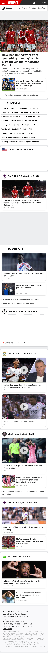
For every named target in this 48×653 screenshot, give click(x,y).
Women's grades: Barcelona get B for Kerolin (21, 299)
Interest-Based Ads (10, 619)
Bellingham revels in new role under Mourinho (18, 125)
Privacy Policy (22, 611)
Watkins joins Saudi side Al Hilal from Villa (16, 129)
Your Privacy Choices (11, 624)
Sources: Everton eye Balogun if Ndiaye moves (19, 121)
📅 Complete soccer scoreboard (15, 343)
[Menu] (3, 2)
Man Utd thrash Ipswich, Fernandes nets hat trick (20, 112)
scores (43, 3)
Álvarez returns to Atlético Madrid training (17, 133)
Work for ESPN (28, 626)
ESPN (13, 2)
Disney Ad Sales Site (11, 626)
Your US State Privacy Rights (14, 614)
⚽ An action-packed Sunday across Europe (20, 95)
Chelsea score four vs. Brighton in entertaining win (20, 116)
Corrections (7, 629)
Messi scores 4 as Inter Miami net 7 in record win (20, 108)
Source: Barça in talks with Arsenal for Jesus (18, 137)
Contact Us (27, 624)
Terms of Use (8, 611)
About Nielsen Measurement (14, 621)
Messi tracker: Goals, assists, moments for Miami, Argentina (23, 492)
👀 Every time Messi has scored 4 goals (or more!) (20, 142)
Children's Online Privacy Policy (15, 616)
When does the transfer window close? (18, 303)
